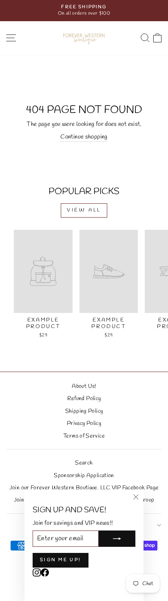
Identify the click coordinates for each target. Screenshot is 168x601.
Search (84, 463)
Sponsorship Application (84, 475)
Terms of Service (84, 436)
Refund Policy (84, 398)
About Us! (84, 386)
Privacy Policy (84, 423)
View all (84, 210)
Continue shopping (83, 137)
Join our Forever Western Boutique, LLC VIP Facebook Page (84, 487)
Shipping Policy (84, 411)
